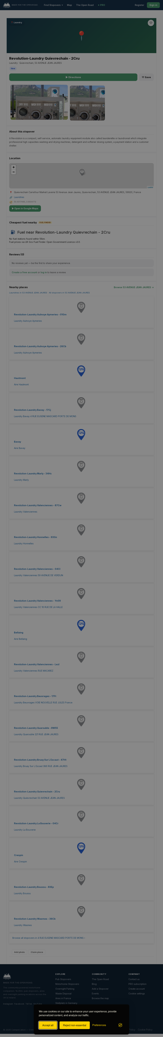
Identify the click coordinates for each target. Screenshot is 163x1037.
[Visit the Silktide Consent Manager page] (120, 1025)
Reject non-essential (74, 1025)
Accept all (47, 1025)
